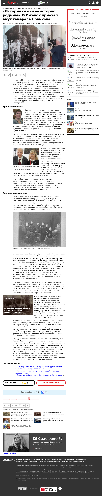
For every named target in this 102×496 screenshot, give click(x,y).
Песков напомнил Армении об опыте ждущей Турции (87, 116)
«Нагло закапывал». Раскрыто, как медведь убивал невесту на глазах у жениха (87, 59)
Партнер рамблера (33, 488)
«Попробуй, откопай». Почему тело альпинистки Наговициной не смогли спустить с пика (87, 65)
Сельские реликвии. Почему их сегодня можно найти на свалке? (21, 425)
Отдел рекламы (57, 459)
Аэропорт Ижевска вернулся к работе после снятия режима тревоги (83, 38)
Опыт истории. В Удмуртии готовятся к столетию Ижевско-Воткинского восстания (53, 420)
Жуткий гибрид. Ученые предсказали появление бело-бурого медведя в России (87, 72)
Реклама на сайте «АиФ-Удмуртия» (27, 461)
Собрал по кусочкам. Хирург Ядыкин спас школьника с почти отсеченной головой (87, 79)
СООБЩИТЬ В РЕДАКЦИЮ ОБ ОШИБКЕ (73, 461)
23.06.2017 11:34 (7, 8)
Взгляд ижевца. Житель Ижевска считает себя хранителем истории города (22, 420)
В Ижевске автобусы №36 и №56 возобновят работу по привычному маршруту (83, 30)
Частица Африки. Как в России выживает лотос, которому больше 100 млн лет (87, 92)
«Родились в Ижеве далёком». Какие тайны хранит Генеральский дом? (53, 414)
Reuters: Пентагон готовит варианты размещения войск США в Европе (86, 129)
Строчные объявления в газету (50, 461)
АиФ (11, 70)
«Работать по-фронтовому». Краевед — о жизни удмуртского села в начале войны (21, 414)
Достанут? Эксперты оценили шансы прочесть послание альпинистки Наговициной (87, 85)
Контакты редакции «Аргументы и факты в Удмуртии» (33, 459)
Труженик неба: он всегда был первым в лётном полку (40, 375)
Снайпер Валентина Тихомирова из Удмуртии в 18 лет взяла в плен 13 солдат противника (38, 368)
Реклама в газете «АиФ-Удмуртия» (75, 459)
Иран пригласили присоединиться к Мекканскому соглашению (86, 122)
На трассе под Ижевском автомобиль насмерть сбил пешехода (83, 23)
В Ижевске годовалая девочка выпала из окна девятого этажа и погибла (83, 46)
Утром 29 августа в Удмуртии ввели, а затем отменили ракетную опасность (83, 15)
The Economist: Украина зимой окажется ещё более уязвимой (84, 109)
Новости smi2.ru (9, 453)
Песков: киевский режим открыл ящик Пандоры (85, 103)
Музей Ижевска (46, 248)
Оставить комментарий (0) (51, 383)
